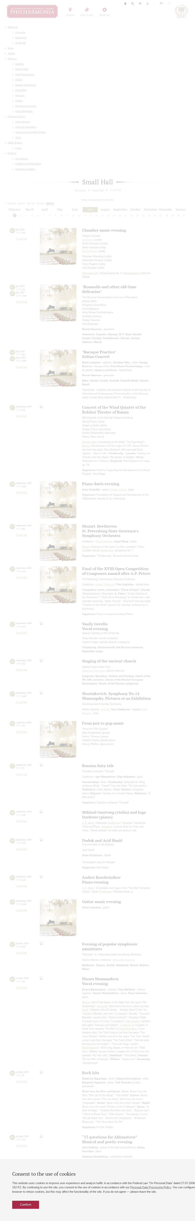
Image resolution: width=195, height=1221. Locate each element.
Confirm (25, 1204)
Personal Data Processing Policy (150, 1187)
